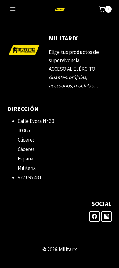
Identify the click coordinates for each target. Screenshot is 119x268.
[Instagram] (106, 216)
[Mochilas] (59, 9)
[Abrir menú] (13, 9)
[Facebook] (94, 216)
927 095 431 (29, 177)
